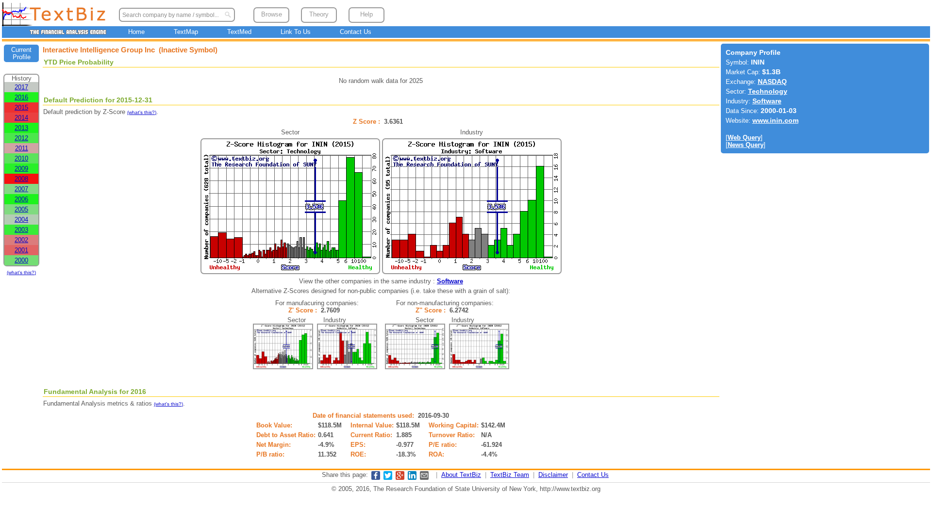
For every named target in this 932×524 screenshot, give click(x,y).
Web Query (744, 137)
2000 (21, 260)
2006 (21, 199)
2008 (21, 178)
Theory (319, 14)
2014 (21, 117)
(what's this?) (21, 272)
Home (136, 31)
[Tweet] (387, 477)
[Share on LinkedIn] (412, 477)
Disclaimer (553, 474)
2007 (21, 189)
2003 (21, 229)
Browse (271, 14)
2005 (21, 209)
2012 (21, 138)
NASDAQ (772, 81)
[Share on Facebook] (375, 477)
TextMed (239, 31)
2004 (21, 219)
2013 (21, 127)
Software (450, 281)
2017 (21, 87)
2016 (21, 97)
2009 (21, 168)
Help (366, 14)
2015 (21, 107)
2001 (21, 250)
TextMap (186, 31)
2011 (21, 148)
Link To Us (296, 31)
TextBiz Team (509, 474)
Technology (767, 91)
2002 (21, 240)
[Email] (424, 477)
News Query (746, 144)
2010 (21, 158)
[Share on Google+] (400, 477)
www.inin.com (775, 120)
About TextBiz (461, 474)
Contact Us (355, 31)
